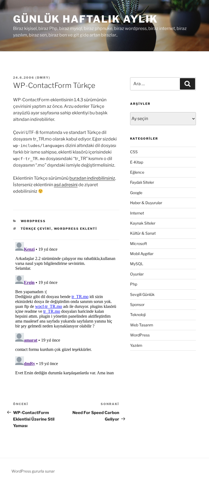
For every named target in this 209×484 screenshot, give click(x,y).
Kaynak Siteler (142, 223)
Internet (137, 213)
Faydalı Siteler (142, 182)
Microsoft (138, 243)
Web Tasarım (141, 325)
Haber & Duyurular (146, 202)
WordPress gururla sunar (33, 471)
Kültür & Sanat (143, 233)
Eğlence (137, 172)
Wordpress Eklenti (75, 229)
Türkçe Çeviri (36, 229)
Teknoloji (138, 314)
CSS (134, 151)
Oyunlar (137, 274)
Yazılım (136, 345)
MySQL (136, 263)
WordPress (33, 221)
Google (136, 192)
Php (133, 284)
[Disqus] (66, 308)
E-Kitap (136, 162)
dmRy (43, 77)
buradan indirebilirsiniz (92, 178)
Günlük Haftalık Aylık (85, 19)
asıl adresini (66, 184)
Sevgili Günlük (142, 294)
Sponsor (137, 304)
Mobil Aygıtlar (141, 253)
